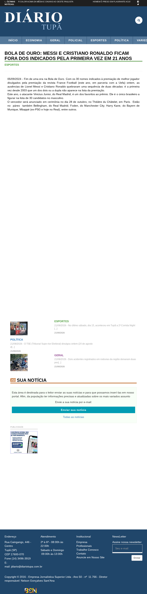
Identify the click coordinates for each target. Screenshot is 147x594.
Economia (34, 40)
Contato (81, 553)
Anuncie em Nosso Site (90, 557)
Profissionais (84, 545)
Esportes (99, 40)
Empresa (81, 542)
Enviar (137, 558)
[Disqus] (73, 165)
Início (13, 40)
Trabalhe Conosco (87, 549)
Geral (55, 40)
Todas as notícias (73, 416)
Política (122, 40)
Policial (76, 40)
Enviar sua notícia (73, 409)
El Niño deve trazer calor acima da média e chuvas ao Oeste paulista (40, 2)
